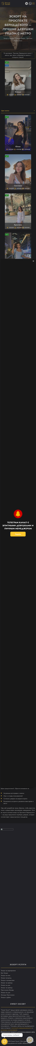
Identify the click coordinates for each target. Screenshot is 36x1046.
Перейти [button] (18, 534)
